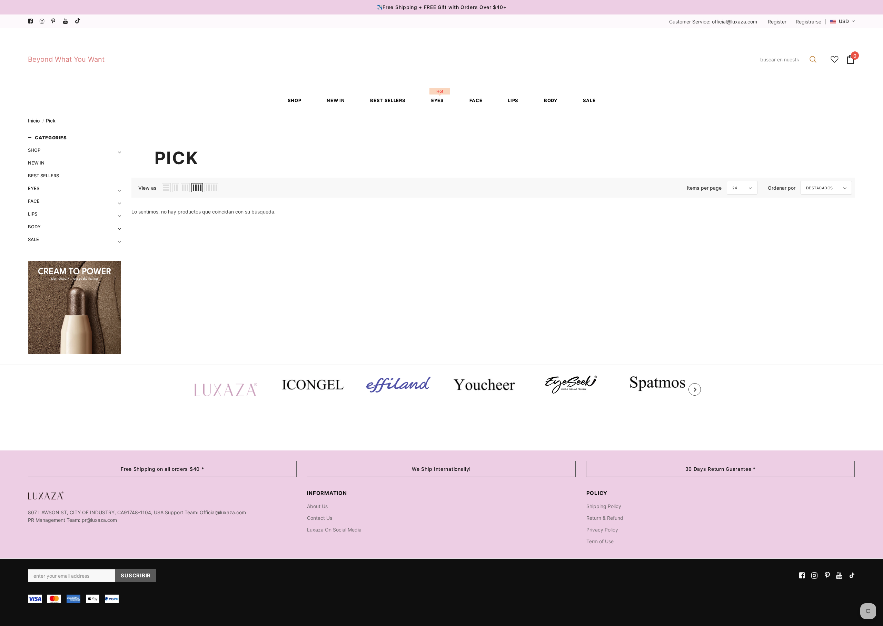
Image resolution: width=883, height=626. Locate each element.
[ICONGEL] (312, 384)
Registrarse (808, 21)
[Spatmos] (657, 383)
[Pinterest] (55, 21)
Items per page (704, 188)
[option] (226, 389)
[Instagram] (44, 21)
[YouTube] (67, 21)
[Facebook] (32, 21)
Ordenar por (781, 188)
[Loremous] (398, 384)
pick (51, 120)
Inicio (34, 120)
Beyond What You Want (66, 59)
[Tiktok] (79, 21)
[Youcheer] (485, 384)
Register (777, 21)
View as (147, 188)
